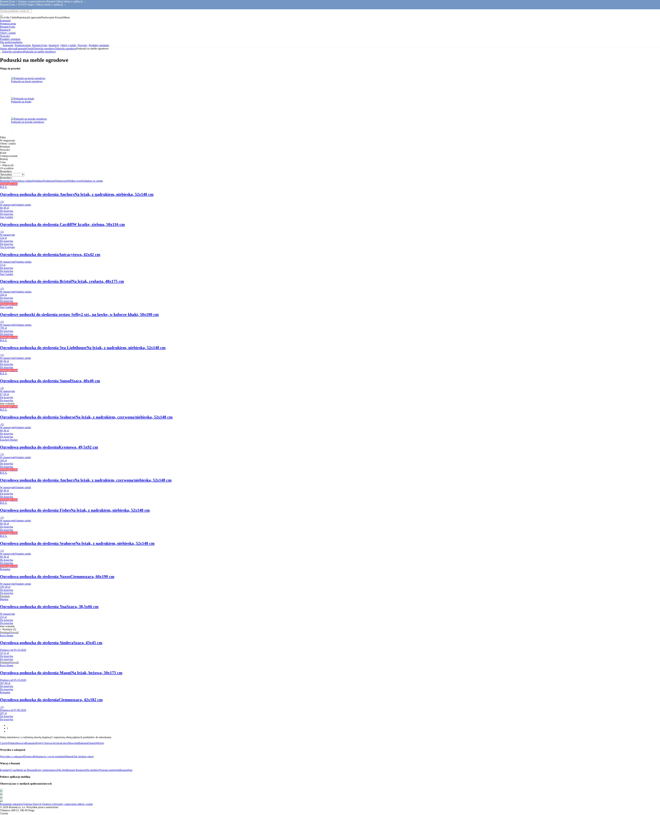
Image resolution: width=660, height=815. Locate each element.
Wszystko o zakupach (12, 756)
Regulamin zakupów (11, 804)
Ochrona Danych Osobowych (39, 804)
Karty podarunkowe (46, 770)
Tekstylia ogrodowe (65, 48)
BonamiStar (125, 770)
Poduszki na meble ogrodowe (40, 51)
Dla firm (62, 770)
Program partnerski (109, 770)
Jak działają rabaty (84, 756)
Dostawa (28, 756)
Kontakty (5, 770)
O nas (13, 770)
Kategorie (21, 48)
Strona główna (8, 48)
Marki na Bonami (26, 770)
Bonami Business (76, 770)
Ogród (30, 48)
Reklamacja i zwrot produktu (49, 756)
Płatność (69, 756)
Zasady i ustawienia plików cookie (74, 804)
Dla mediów (92, 770)
